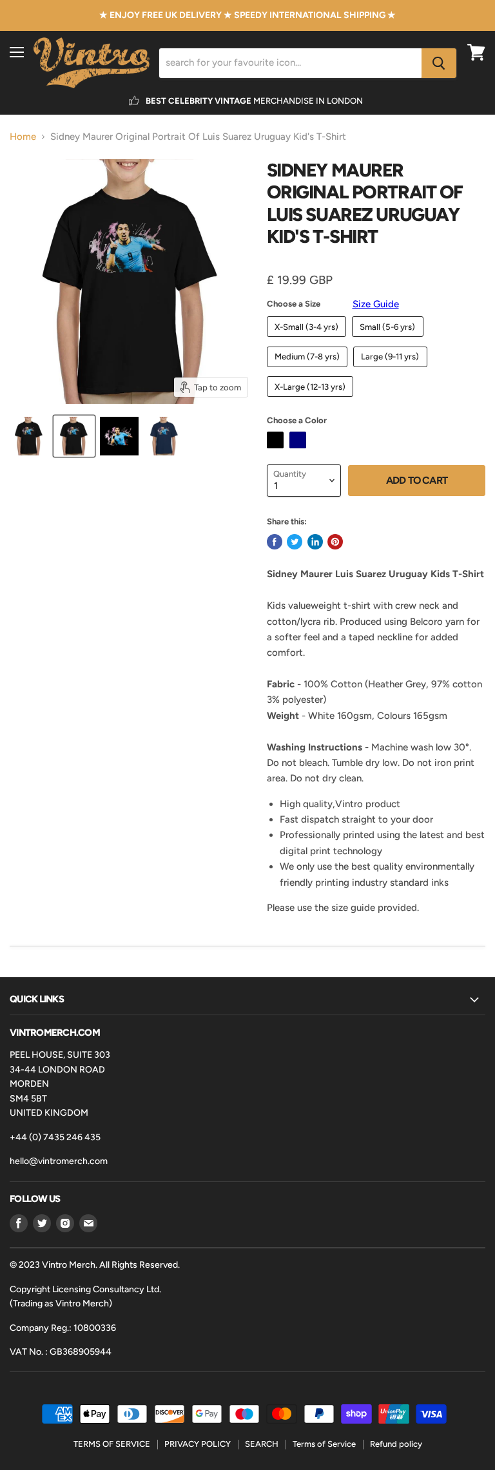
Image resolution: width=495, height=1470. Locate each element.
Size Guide (376, 304)
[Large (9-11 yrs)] (392, 370)
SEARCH (261, 1444)
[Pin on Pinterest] (335, 541)
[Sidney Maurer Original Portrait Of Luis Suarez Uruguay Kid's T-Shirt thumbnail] (29, 436)
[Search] (439, 63)
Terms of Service (324, 1444)
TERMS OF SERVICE (111, 1444)
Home (23, 136)
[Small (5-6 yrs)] (389, 340)
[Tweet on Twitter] (294, 541)
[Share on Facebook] (274, 541)
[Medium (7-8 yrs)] (309, 370)
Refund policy (396, 1444)
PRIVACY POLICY (197, 1444)
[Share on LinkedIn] (315, 541)
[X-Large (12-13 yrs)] (312, 400)
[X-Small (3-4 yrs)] (308, 340)
